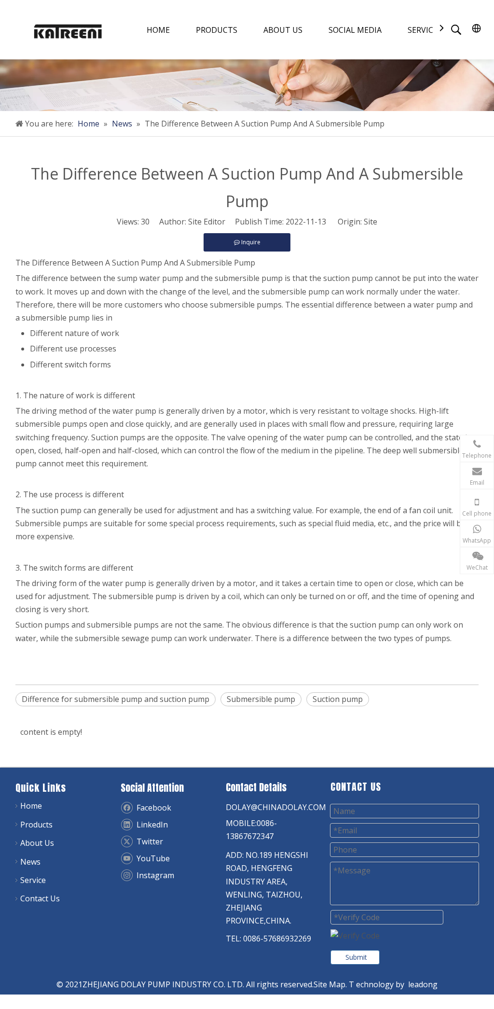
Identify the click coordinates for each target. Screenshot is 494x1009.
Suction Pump (137, 262)
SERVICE (423, 30)
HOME (158, 30)
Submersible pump (261, 699)
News (30, 861)
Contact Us (40, 898)
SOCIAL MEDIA (355, 30)
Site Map (329, 984)
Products (36, 824)
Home (31, 805)
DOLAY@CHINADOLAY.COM (276, 807)
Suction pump (338, 699)
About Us (37, 843)
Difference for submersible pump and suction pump (115, 699)
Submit (356, 957)
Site (370, 221)
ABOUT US (282, 30)
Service (33, 880)
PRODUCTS (216, 30)
